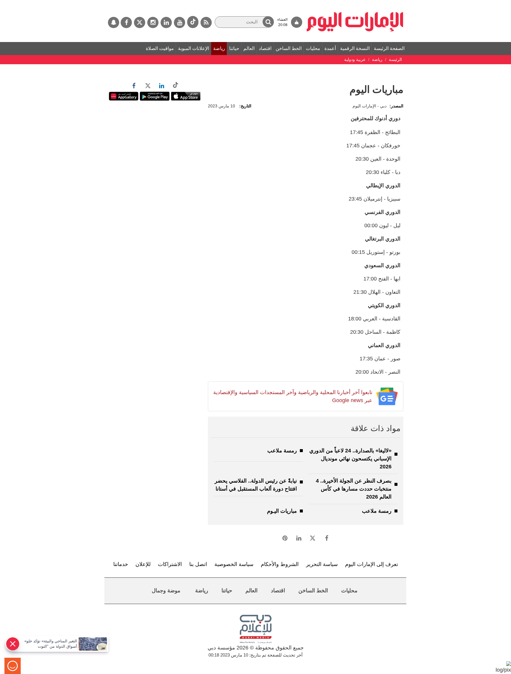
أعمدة (330, 48)
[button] (268, 21)
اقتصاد (265, 48)
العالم (249, 48)
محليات (313, 48)
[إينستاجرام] (153, 22)
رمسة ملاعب (282, 451)
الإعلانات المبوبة (193, 48)
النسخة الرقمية (355, 48)
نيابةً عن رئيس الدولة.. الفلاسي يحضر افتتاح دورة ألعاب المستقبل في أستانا (256, 485)
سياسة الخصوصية (233, 564)
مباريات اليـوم (282, 511)
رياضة (219, 48)
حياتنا (234, 48)
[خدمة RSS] (206, 22)
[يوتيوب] (179, 22)
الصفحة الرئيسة (389, 48)
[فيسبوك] (126, 22)
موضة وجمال (166, 591)
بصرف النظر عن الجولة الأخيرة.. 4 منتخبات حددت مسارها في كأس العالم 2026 (354, 489)
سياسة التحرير (322, 564)
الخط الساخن (289, 48)
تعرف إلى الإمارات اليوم (371, 564)
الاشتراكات (170, 564)
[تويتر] (139, 22)
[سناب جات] (113, 22)
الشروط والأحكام (280, 564)
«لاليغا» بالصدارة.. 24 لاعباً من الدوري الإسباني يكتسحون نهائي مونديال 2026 (350, 459)
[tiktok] (192, 22)
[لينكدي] (166, 22)
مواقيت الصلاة (160, 48)
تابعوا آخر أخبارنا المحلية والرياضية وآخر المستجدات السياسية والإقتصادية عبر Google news (292, 396)
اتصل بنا (198, 564)
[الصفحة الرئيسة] (355, 3)
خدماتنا (120, 564)
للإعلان (143, 564)
